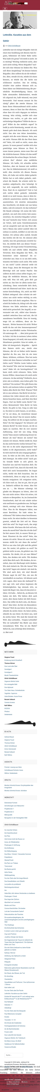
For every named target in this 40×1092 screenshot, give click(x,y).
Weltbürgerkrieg (9, 875)
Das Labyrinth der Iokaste (12, 1035)
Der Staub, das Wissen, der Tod (14, 973)
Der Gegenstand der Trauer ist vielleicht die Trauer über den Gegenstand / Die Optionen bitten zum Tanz (18, 942)
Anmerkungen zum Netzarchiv (14, 806)
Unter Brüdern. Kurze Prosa (13, 696)
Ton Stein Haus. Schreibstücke (14, 690)
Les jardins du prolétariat (12, 884)
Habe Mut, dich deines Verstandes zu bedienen (19, 893)
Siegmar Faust (9, 657)
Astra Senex (8, 872)
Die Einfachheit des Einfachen (14, 928)
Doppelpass (8, 857)
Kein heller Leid (9, 987)
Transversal (8, 866)
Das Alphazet (8, 687)
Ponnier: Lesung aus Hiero (13, 767)
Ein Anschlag (8, 976)
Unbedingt (7, 1008)
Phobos (6, 711)
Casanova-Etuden (10, 1047)
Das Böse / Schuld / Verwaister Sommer (17, 854)
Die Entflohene (9, 848)
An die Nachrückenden (11, 1029)
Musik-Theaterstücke (11, 675)
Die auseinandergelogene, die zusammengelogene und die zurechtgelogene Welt (19, 920)
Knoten (6, 1017)
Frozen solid (8, 1032)
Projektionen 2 (9, 812)
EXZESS (7, 708)
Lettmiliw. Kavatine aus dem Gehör (15, 993)
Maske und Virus (9, 905)
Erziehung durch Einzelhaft (13, 660)
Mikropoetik (8, 815)
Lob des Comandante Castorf (14, 911)
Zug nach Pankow (10, 934)
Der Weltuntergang (10, 851)
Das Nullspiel (8, 1002)
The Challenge (9, 925)
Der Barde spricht (10, 869)
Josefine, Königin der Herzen (13, 937)
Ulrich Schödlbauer (10, 678)
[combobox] (13, 1055)
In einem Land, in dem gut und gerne (16, 931)
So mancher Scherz (10, 830)
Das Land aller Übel (10, 666)
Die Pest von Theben (11, 863)
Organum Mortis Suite (11, 681)
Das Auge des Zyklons (11, 899)
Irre (5, 890)
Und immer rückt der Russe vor (14, 839)
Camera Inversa (9, 702)
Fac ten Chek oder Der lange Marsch (16, 878)
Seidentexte (8, 714)
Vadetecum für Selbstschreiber (14, 1044)
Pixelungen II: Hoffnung (12, 845)
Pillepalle (7, 962)
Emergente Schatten (11, 965)
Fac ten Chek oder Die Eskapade (14, 1011)
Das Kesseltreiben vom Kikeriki (14, 881)
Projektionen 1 (9, 809)
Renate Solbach (9, 699)
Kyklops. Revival (9, 953)
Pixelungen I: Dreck (10, 896)
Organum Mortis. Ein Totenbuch (14, 1038)
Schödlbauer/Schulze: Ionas (13, 770)
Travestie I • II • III (9, 1020)
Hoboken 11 (8, 1005)
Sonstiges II (8, 672)
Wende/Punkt (8, 860)
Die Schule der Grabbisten (12, 1023)
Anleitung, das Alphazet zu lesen (15, 956)
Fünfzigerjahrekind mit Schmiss (14, 1026)
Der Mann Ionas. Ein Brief (12, 1041)
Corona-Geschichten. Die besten (14, 908)
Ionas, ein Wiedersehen (11, 842)
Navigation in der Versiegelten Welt (15, 818)
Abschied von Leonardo (12, 902)
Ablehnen (16, 1090)
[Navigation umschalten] (5, 8)
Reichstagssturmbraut (11, 887)
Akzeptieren (5, 1090)
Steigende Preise (9, 959)
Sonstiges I (8, 669)
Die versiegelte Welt (10, 684)
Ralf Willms (8, 705)
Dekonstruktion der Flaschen (13, 914)
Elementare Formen (10, 803)
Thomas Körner (9, 663)
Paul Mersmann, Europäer (12, 1014)
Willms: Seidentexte (10, 773)
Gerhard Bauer (9, 737)
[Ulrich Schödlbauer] (20, 20)
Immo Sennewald (10, 749)
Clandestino (8, 979)
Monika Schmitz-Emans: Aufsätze (15, 791)
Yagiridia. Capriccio (10, 693)
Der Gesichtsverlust (10, 833)
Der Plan (7, 836)
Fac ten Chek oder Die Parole (13, 990)
